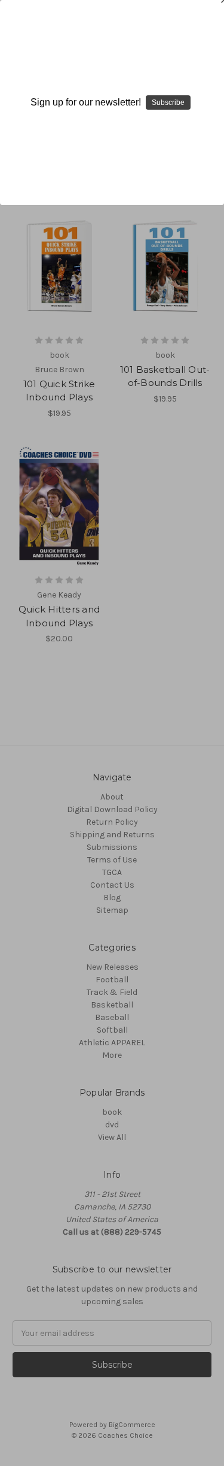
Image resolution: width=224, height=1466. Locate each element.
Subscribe (168, 102)
